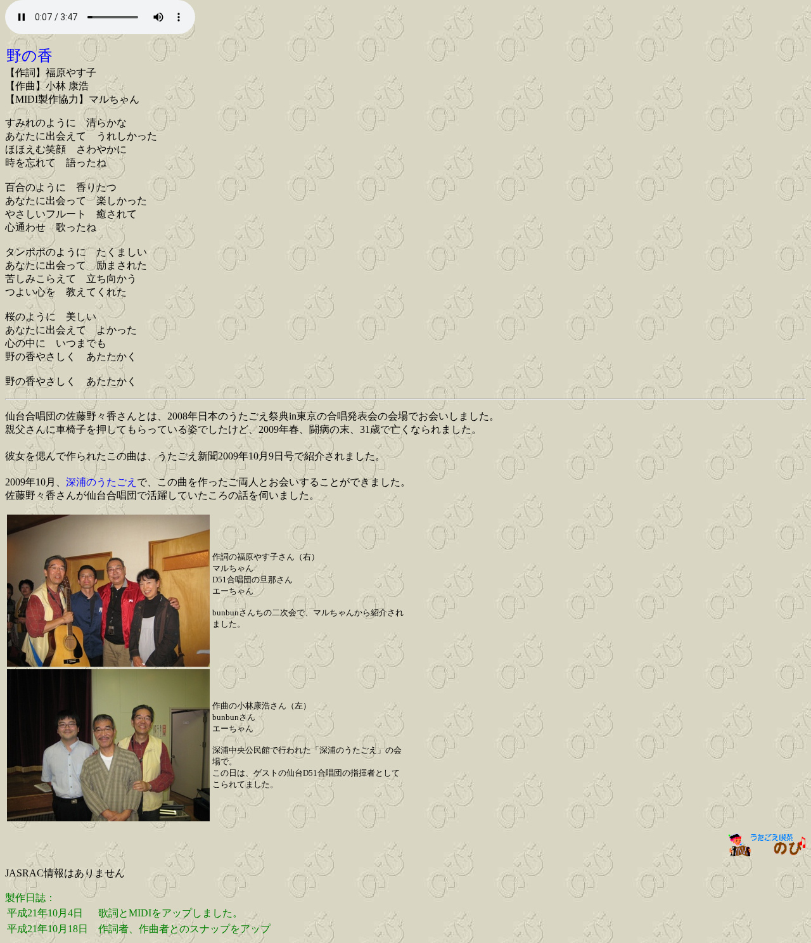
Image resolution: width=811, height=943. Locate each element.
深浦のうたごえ (101, 482)
